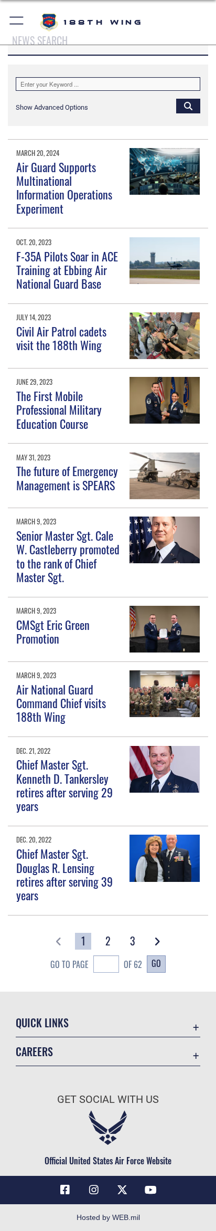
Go (156, 963)
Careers (34, 1051)
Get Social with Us (108, 1099)
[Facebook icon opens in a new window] (65, 1190)
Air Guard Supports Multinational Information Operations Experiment (64, 188)
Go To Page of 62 (96, 964)
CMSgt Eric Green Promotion (53, 631)
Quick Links (42, 1022)
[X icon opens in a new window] (122, 1190)
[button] (17, 22)
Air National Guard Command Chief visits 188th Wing (61, 703)
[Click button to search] (188, 105)
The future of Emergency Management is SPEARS (67, 477)
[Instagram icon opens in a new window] (94, 1190)
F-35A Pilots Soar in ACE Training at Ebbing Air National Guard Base (67, 270)
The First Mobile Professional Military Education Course (59, 409)
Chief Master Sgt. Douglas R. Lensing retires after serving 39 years (64, 874)
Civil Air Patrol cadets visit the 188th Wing (61, 338)
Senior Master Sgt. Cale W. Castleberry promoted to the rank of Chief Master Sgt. (68, 556)
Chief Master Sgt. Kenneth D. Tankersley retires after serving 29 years (64, 785)
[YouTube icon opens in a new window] (151, 1190)
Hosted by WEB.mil (108, 1217)
